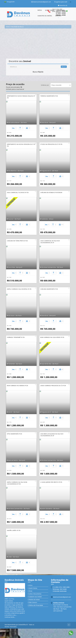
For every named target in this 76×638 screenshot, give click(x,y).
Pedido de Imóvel (34, 599)
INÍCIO (40, 10)
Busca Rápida (38, 72)
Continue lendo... (10, 617)
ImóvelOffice (22, 624)
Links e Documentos (35, 594)
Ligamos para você (61, 2)
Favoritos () (63, 5)
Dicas (30, 591)
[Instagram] (70, 2)
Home (8, 27)
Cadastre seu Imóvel (35, 597)
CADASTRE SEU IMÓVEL (45, 16)
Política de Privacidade (36, 605)
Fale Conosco (33, 602)
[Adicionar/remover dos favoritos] (35, 95)
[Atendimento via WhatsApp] (71, 633)
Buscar (64, 67)
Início (30, 585)
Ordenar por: (45, 85)
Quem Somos (33, 588)
